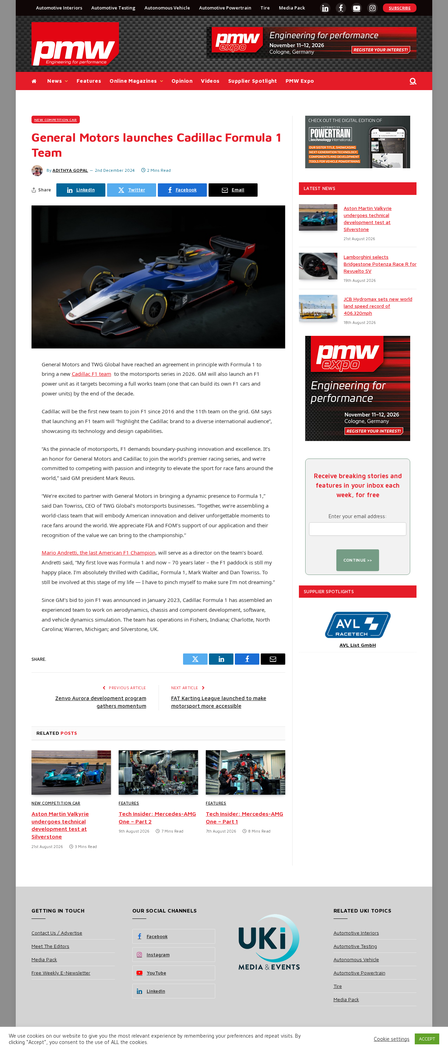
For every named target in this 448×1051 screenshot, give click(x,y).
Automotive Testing (113, 8)
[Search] (412, 81)
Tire (265, 8)
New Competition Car (55, 119)
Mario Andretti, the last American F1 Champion (98, 552)
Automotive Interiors (59, 8)
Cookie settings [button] (392, 1039)
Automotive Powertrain (225, 8)
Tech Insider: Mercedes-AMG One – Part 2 (157, 818)
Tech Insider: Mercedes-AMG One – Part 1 (244, 818)
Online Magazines (133, 81)
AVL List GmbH (358, 645)
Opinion (182, 81)
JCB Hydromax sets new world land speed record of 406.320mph (378, 306)
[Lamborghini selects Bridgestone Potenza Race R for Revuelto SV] (318, 266)
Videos (210, 81)
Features (89, 81)
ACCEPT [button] (427, 1039)
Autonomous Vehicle (167, 8)
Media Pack (292, 8)
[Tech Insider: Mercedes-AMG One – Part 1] (245, 772)
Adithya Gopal (70, 170)
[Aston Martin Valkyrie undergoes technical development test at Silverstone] (71, 772)
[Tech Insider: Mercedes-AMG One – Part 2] (158, 772)
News (54, 81)
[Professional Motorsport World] (75, 44)
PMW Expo (300, 81)
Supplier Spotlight (252, 81)
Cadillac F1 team (91, 373)
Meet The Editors (50, 946)
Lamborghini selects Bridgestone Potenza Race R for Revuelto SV (380, 264)
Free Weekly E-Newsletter (60, 973)
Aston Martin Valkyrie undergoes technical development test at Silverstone (60, 825)
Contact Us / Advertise (56, 933)
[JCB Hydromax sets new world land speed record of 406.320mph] (318, 308)
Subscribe (400, 8)
